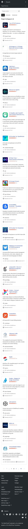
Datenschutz (4, 483)
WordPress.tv (5, 494)
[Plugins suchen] (19, 11)
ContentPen (12, 313)
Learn (2, 487)
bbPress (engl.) (5, 503)
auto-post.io (12, 401)
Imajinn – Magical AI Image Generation (14, 379)
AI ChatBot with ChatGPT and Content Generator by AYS (16, 113)
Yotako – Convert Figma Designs (14, 291)
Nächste (24, 468)
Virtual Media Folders (15, 446)
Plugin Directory (4, 5)
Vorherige (3, 468)
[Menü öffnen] (26, 2)
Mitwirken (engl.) (19, 487)
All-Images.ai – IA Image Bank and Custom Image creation (16, 47)
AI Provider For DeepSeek (16, 228)
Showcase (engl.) (19, 476)
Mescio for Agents (14, 89)
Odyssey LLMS (13, 333)
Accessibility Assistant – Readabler (15, 205)
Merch (17, 494)
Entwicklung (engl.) (5, 491)
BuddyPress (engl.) (6, 505)
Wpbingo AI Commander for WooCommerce (16, 246)
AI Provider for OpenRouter (16, 136)
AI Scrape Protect (14, 181)
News (2, 478)
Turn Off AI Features (14, 23)
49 (21, 468)
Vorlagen (17, 483)
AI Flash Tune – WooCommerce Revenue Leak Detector (16, 158)
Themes (16, 478)
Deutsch (6, 511)
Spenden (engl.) (19, 491)
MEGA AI (11, 423)
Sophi (10, 357)
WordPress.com (5, 498)
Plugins (16, 480)
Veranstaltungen (18, 489)
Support (3, 489)
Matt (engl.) (4, 500)
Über (2, 476)
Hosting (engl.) (4, 480)
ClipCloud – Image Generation (14, 67)
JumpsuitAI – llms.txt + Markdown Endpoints (15, 267)
